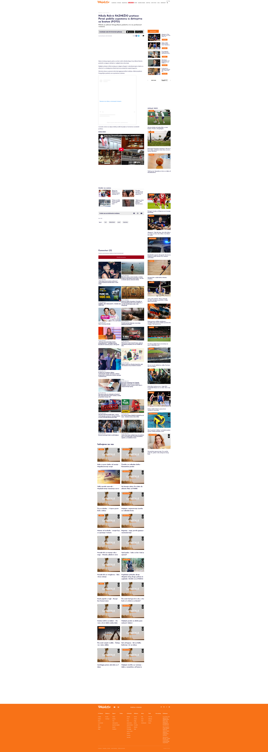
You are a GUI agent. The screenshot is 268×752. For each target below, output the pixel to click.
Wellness (128, 716)
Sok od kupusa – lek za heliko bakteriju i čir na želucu (131, 644)
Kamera (135, 716)
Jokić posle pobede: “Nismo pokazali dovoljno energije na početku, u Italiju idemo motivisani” (158, 300)
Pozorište (136, 725)
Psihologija (129, 729)
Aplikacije (150, 718)
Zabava (107, 713)
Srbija (99, 729)
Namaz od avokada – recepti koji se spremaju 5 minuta (108, 531)
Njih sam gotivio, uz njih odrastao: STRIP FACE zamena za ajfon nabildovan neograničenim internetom (166, 731)
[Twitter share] (139, 36)
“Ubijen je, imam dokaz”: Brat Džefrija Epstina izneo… (140, 202)
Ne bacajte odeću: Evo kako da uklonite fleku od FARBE (131, 487)
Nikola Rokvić (112, 222)
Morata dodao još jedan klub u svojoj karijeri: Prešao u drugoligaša (158, 128)
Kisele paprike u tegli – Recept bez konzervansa (107, 600)
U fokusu (119, 2)
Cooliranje (107, 718)
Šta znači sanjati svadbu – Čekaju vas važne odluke (108, 644)
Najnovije (114, 2)
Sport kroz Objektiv (116, 725)
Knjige (135, 720)
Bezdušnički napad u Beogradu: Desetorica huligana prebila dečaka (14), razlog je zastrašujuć (159, 256)
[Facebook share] (136, 36)
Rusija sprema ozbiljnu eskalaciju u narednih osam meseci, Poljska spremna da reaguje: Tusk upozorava (159, 323)
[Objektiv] (103, 2)
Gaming (149, 720)
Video (121, 713)
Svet (99, 725)
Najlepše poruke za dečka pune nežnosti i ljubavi (131, 622)
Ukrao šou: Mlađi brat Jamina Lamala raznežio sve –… (116, 192)
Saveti (142, 718)
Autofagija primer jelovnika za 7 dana (108, 666)
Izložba (135, 718)
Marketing (104, 748)
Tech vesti (150, 716)
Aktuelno (135, 727)
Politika (165, 65)
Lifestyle (148, 2)
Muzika (135, 723)
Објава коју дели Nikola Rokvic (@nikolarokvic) (117, 122)
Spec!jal (113, 727)
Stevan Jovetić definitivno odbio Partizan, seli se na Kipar (159, 366)
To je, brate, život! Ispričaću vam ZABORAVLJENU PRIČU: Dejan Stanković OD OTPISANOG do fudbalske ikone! (166, 721)
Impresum (100, 748)
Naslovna (100, 12)
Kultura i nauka (141, 2)
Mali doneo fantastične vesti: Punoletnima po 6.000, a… (166, 61)
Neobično (101, 471)
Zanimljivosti (143, 723)
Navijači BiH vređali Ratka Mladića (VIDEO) (157, 278)
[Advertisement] (121, 49)
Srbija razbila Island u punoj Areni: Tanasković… (166, 43)
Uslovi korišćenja (114, 748)
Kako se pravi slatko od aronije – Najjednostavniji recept (108, 465)
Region (99, 727)
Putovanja (129, 727)
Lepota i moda (126, 449)
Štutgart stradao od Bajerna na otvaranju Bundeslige (159, 212)
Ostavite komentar (121, 257)
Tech (149, 713)
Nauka (149, 723)
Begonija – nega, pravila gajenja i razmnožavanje (132, 531)
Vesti (142, 716)
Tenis (113, 720)
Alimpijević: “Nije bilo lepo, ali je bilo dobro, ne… (166, 35)
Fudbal (164, 56)
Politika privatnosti (121, 748)
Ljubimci (128, 733)
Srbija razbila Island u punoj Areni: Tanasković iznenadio (157, 409)
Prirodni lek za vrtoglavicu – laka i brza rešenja (108, 576)
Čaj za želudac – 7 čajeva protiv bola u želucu (108, 509)
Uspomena (125, 222)
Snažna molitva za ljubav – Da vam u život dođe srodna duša (107, 622)
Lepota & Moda (130, 725)
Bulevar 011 (124, 2)
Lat (167, 1)
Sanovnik (128, 737)
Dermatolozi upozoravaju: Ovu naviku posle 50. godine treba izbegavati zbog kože (158, 453)
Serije (135, 729)
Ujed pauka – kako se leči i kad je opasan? (132, 553)
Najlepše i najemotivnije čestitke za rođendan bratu (132, 509)
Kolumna (165, 713)
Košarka (165, 39)
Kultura (136, 713)
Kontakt (108, 748)
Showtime (114, 729)
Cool (158, 2)
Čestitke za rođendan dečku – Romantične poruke (131, 465)
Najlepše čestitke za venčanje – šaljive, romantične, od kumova (131, 666)
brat (105, 222)
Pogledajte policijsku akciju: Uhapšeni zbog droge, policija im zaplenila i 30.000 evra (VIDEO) (132, 577)
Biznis (99, 720)
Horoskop (163, 2)
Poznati (107, 12)
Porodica (128, 735)
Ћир (169, 1)
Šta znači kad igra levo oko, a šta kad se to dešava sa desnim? (132, 600)
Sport (135, 2)
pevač (119, 222)
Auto (142, 713)
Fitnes (128, 720)
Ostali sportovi (153, 413)
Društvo (99, 718)
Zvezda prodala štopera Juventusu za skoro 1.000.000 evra (158, 344)
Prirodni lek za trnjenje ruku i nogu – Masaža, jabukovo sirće (107, 553)
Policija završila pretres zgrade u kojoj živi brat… (116, 202)
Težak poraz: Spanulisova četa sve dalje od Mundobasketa (159, 172)
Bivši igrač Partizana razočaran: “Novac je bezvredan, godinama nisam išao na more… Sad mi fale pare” (159, 150)
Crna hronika (126, 559)
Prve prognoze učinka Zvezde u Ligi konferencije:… (166, 52)
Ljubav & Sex (129, 723)
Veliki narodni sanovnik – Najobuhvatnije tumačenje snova (108, 487)
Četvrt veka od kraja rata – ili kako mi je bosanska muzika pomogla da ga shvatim (166, 740)
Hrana (101, 449)
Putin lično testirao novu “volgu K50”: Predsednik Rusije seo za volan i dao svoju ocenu (159, 388)
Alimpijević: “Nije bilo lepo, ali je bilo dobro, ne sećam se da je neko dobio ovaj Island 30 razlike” (159, 234)
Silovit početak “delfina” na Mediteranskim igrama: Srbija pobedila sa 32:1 (159, 431)
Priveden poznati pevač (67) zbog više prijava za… (139, 192)
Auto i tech (153, 2)
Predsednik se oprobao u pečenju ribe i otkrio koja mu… (166, 70)
